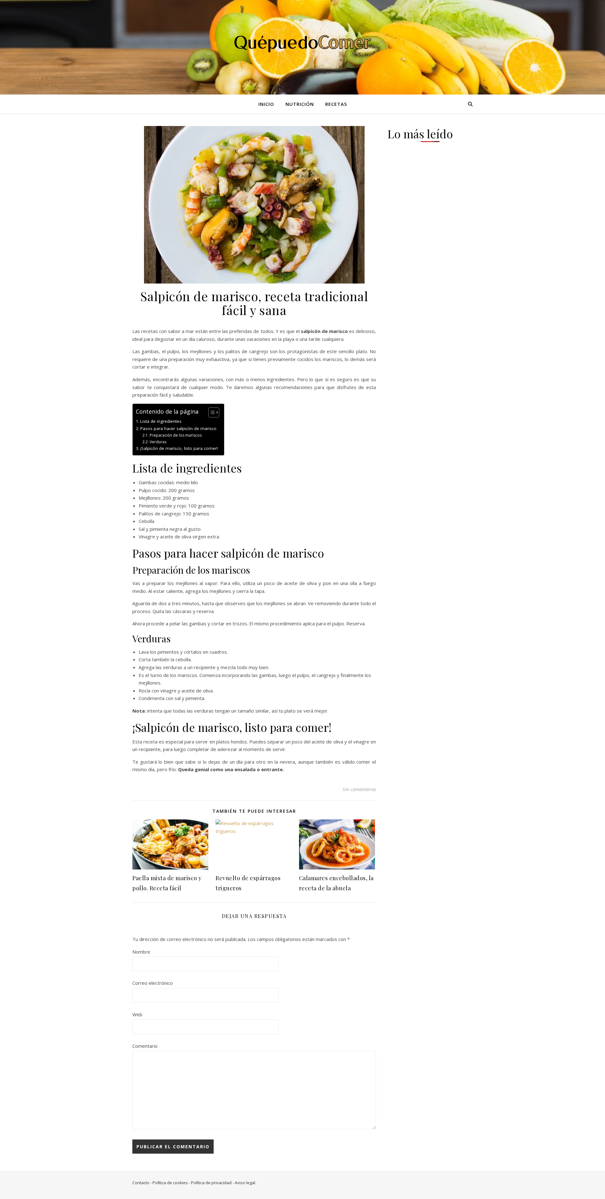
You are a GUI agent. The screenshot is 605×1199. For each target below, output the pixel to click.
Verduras (158, 442)
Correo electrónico (152, 983)
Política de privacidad (211, 1182)
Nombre (141, 952)
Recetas (336, 104)
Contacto (140, 1182)
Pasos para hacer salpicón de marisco (178, 428)
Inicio (266, 104)
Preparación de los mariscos (175, 435)
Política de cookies (170, 1182)
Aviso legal (245, 1182)
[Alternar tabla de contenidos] (211, 412)
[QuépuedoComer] (302, 43)
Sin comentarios (359, 789)
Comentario (145, 1046)
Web (137, 1014)
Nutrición (299, 104)
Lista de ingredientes (161, 421)
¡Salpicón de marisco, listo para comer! (179, 448)
